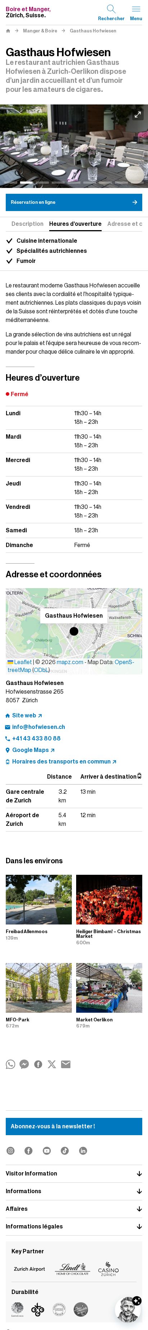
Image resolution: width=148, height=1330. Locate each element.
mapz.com (70, 662)
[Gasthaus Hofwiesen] (74, 146)
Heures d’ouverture (75, 224)
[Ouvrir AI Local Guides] (128, 1310)
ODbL (41, 670)
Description (27, 224)
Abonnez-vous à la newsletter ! (53, 1126)
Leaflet (22, 662)
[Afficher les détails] (137, 1301)
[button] (74, 631)
